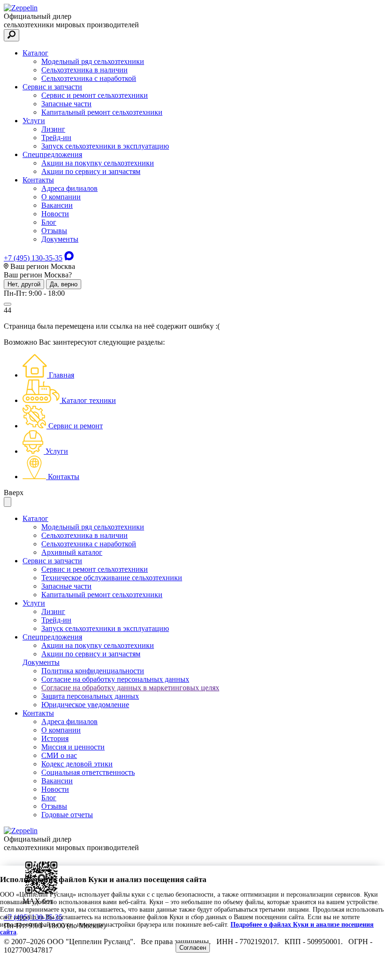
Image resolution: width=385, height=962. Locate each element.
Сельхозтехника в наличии (84, 70)
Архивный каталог (71, 552)
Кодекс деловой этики (77, 764)
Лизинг (53, 129)
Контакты (38, 180)
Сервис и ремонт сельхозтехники (94, 95)
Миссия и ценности (73, 747)
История (55, 738)
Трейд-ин (56, 138)
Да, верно (63, 284)
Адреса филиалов (69, 188)
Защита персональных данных (90, 696)
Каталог (35, 53)
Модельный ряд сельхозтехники (92, 61)
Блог (48, 222)
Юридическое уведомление (85, 705)
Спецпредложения (52, 154)
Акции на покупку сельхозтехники (97, 163)
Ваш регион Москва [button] (41, 266)
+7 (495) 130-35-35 (33, 258)
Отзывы (54, 231)
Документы (59, 239)
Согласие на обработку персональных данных (115, 679)
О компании (61, 197)
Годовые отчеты (67, 815)
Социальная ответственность (88, 772)
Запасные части (66, 104)
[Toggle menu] (7, 304)
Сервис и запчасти (52, 87)
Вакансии (57, 205)
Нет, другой (24, 284)
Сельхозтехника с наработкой (88, 78)
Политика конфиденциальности (92, 671)
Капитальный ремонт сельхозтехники (101, 112)
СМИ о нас (59, 755)
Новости (55, 214)
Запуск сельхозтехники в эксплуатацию (105, 146)
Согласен (192, 947)
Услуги (34, 121)
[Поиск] (11, 35)
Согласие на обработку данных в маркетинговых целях (130, 688)
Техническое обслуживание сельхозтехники (111, 578)
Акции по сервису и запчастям (90, 171)
